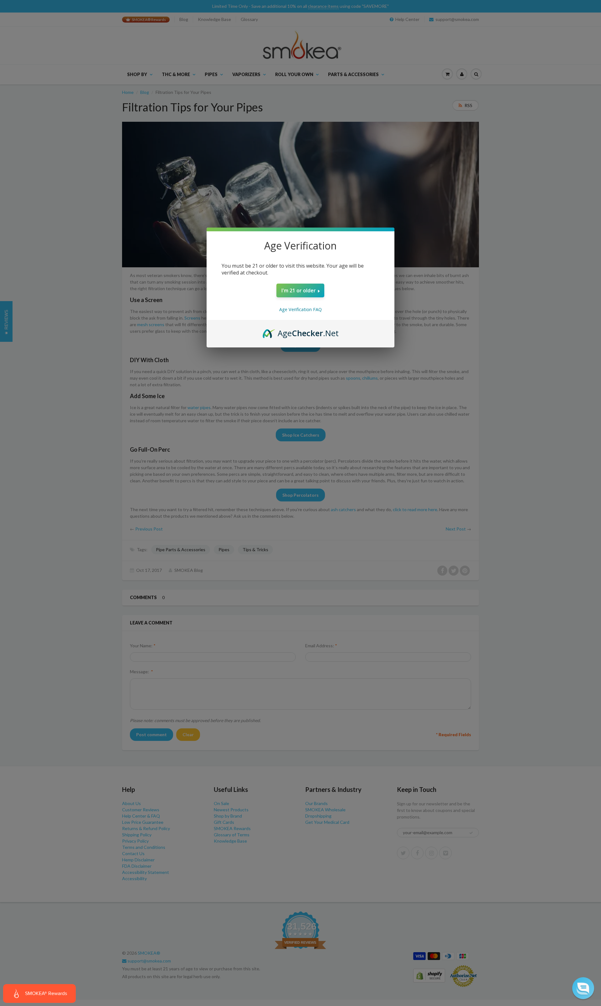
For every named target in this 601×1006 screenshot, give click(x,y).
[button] (583, 988)
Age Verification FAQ (300, 309)
